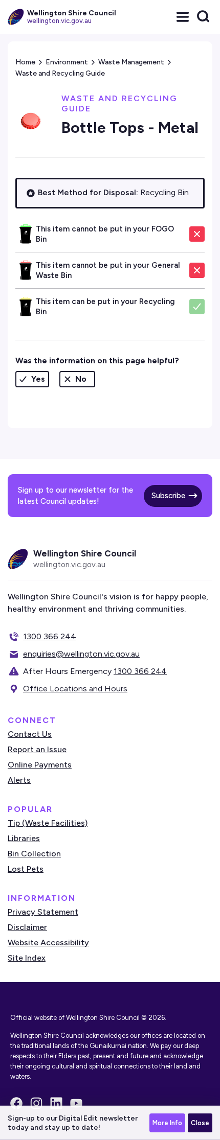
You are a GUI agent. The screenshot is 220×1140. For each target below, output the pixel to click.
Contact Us (30, 734)
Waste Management (131, 62)
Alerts (19, 780)
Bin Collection (34, 853)
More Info (167, 1123)
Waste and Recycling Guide (60, 73)
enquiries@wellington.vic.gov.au (81, 654)
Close (200, 1123)
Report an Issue (37, 749)
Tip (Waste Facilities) (47, 823)
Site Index (27, 958)
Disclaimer (27, 927)
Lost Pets (25, 869)
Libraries (24, 838)
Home (25, 62)
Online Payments (40, 765)
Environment (67, 62)
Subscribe (168, 495)
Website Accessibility (48, 942)
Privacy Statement (43, 912)
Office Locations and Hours (75, 688)
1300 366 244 (49, 636)
